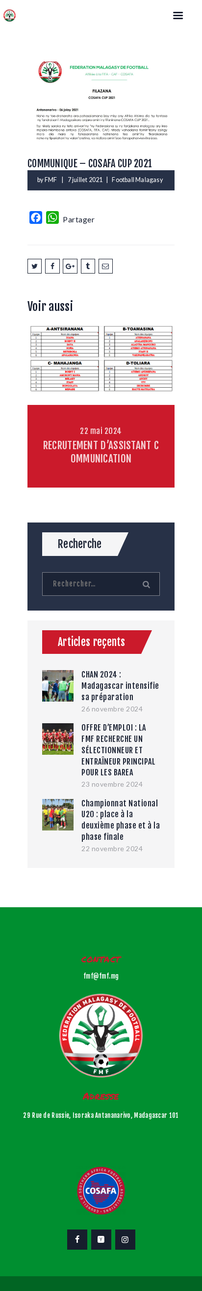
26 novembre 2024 (112, 709)
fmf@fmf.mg (101, 976)
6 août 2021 (101, 351)
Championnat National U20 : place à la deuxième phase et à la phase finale (120, 820)
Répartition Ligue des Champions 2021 (101, 371)
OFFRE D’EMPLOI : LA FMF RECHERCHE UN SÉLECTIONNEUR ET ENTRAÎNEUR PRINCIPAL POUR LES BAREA (118, 750)
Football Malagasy (137, 180)
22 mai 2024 (101, 431)
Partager (79, 219)
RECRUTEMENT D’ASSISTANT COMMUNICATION (101, 452)
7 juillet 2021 (85, 180)
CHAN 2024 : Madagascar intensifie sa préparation (120, 686)
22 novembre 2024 (112, 848)
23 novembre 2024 (112, 784)
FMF (51, 180)
